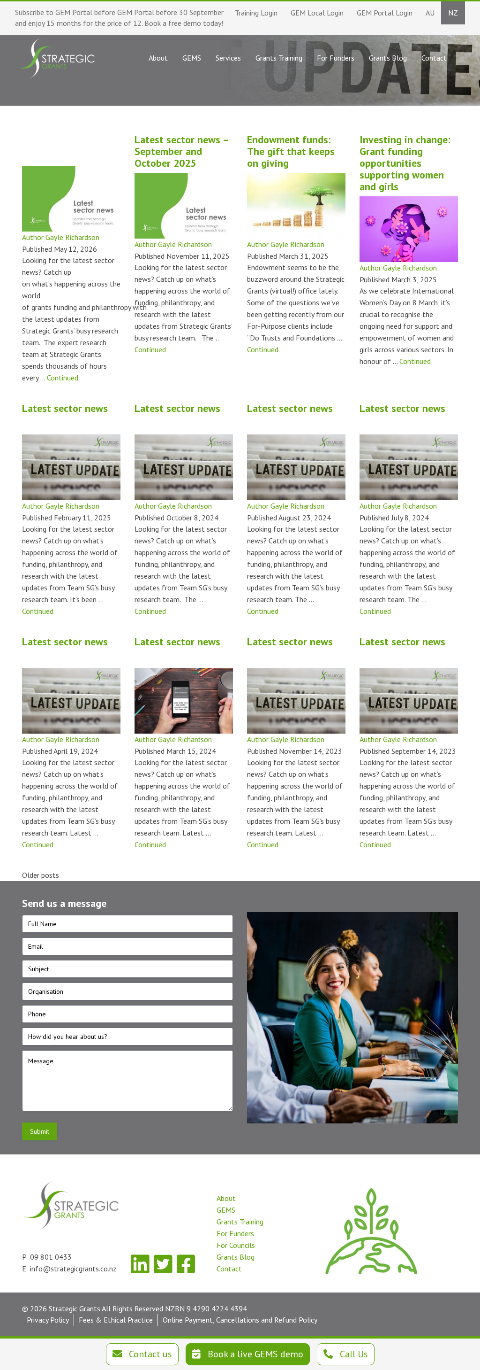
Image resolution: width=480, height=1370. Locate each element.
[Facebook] (186, 1264)
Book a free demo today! (183, 23)
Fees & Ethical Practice (116, 1319)
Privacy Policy (48, 1319)
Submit (39, 1131)
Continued (62, 377)
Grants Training (240, 1221)
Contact (229, 1268)
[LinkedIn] (140, 1264)
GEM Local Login (317, 12)
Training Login (256, 12)
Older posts (40, 875)
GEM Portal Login (384, 12)
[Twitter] (163, 1264)
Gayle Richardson (72, 237)
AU (430, 12)
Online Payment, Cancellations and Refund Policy (240, 1319)
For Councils (236, 1245)
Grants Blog (236, 1257)
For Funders (235, 1233)
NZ (453, 12)
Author (33, 237)
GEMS (226, 1210)
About (226, 1198)
